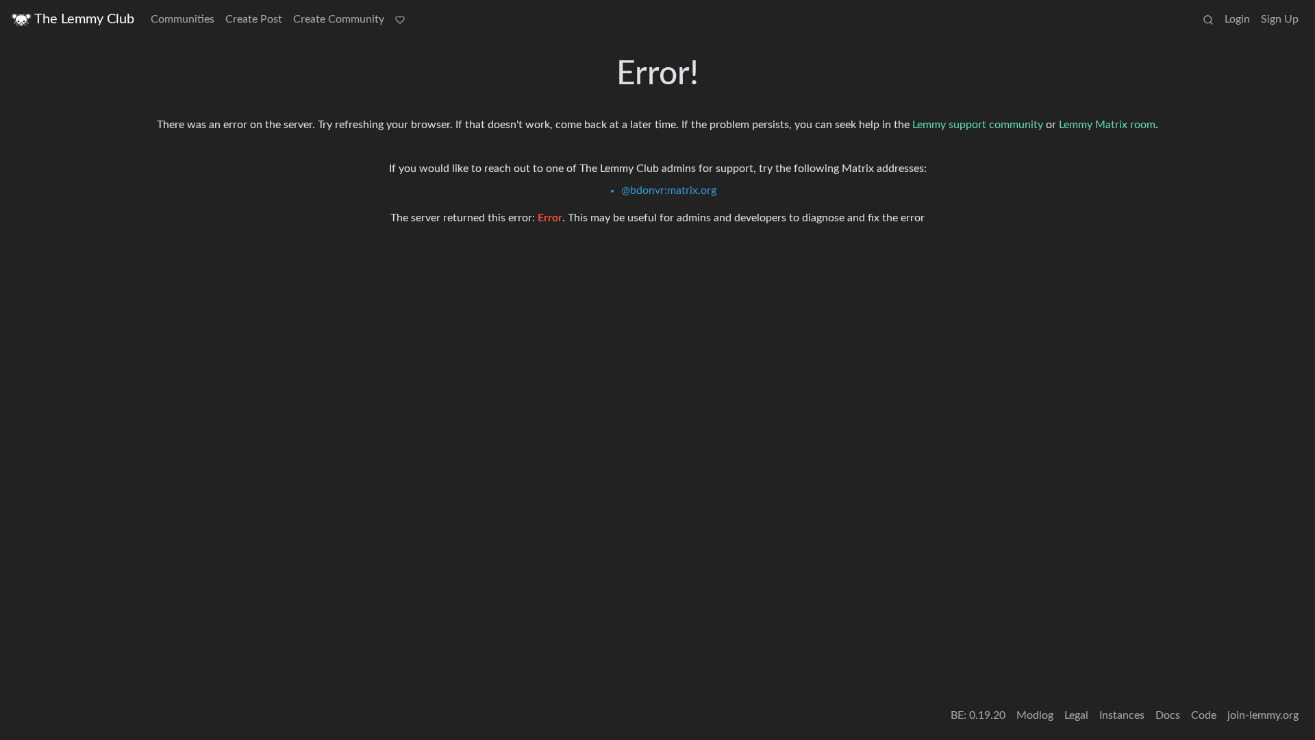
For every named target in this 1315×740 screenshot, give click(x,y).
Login (1237, 19)
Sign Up (1280, 19)
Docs (1167, 715)
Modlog (1034, 715)
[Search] (1208, 19)
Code (1203, 715)
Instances (1121, 715)
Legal (1076, 715)
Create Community (338, 19)
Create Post (253, 19)
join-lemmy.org (1263, 715)
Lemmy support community (977, 124)
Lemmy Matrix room (1107, 124)
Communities (182, 19)
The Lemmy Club (84, 19)
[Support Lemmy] (400, 19)
